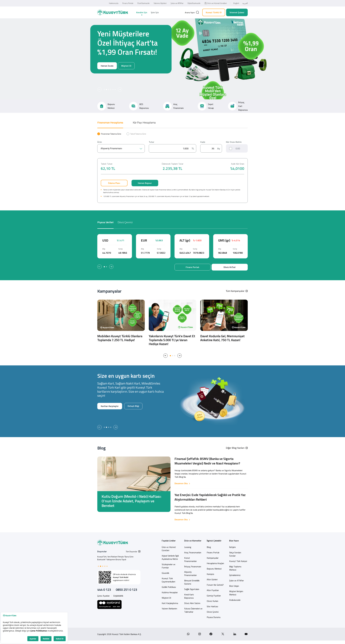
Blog (209, 547)
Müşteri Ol (113, 75)
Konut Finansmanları (190, 559)
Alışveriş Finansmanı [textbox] (111, 148)
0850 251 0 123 (126, 589)
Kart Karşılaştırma (170, 603)
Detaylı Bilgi (99, 414)
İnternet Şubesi (237, 12)
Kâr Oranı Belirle (234, 142)
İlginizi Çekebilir (214, 540)
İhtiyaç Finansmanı (192, 566)
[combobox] (121, 148)
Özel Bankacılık (143, 3)
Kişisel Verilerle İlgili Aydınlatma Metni (170, 557)
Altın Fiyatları (213, 590)
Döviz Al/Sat (230, 267)
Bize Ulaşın (234, 586)
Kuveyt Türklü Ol (214, 12)
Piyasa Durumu (213, 617)
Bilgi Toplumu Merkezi (235, 568)
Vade (202, 142)
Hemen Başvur (145, 183)
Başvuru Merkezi (214, 568)
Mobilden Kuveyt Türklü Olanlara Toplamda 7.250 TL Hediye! (119, 338)
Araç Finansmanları (192, 552)
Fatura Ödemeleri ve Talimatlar (193, 610)
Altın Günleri (212, 579)
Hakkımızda (113, 3)
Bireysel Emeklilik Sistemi (191, 582)
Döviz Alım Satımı (192, 603)
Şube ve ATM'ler (236, 580)
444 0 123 (104, 589)
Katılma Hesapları (170, 592)
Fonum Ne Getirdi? (215, 584)
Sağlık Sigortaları (191, 589)
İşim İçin (155, 12)
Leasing (187, 547)
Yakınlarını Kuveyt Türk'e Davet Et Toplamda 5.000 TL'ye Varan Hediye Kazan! (172, 340)
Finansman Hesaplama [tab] (110, 122)
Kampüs (210, 574)
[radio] (109, 133)
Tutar (151, 142)
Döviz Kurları (212, 601)
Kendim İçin (141, 12)
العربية (245, 3)
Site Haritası (212, 606)
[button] (99, 89)
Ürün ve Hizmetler (192, 540)
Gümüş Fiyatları (214, 595)
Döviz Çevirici (213, 611)
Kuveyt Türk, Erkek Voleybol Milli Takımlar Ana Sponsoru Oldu (115, 558)
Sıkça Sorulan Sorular (235, 554)
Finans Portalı (127, 3)
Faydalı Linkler (169, 540)
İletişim (232, 547)
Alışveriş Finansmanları (190, 573)
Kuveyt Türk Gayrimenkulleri (168, 580)
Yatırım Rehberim (169, 608)
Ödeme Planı (114, 183)
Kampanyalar (212, 557)
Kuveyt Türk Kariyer (238, 561)
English (236, 3)
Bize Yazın (234, 540)
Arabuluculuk (234, 600)
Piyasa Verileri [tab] (105, 222)
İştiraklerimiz (235, 575)
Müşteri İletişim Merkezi (236, 593)
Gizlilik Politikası (169, 587)
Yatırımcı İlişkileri (160, 3)
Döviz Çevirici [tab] (125, 222)
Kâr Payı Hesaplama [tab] (144, 122)
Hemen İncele (93, 75)
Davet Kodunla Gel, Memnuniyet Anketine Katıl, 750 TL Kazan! (222, 338)
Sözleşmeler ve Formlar (168, 566)
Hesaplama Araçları (215, 563)
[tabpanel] (172, 167)
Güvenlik (165, 573)
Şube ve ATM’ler (177, 3)
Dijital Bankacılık (194, 3)
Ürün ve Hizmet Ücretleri (217, 3)
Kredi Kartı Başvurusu (189, 596)
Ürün (99, 142)
